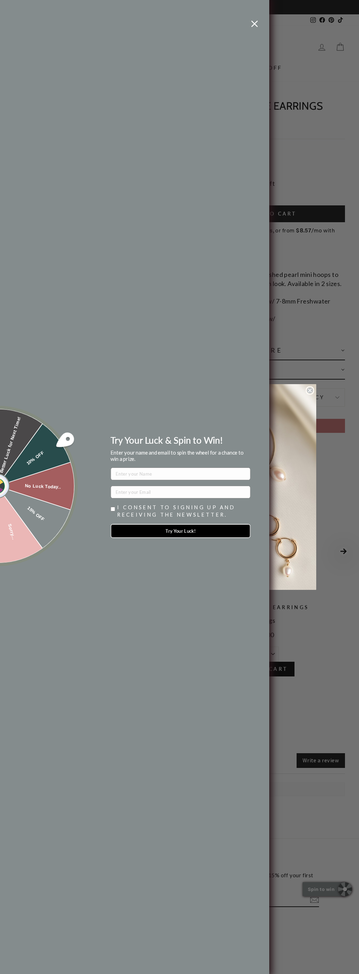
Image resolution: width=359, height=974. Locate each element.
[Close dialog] (309, 390)
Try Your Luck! (180, 531)
